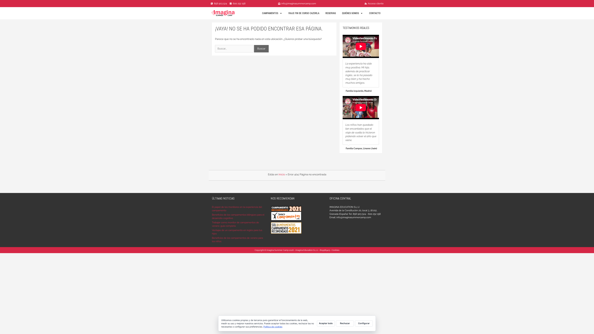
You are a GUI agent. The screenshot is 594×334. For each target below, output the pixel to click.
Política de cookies (272, 326)
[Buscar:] (234, 48)
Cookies (335, 250)
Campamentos (270, 13)
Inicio (282, 174)
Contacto (375, 13)
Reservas (330, 13)
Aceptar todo (326, 323)
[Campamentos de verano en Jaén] (227, 13)
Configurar (364, 323)
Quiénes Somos (350, 13)
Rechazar (345, 323)
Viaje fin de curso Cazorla (303, 13)
